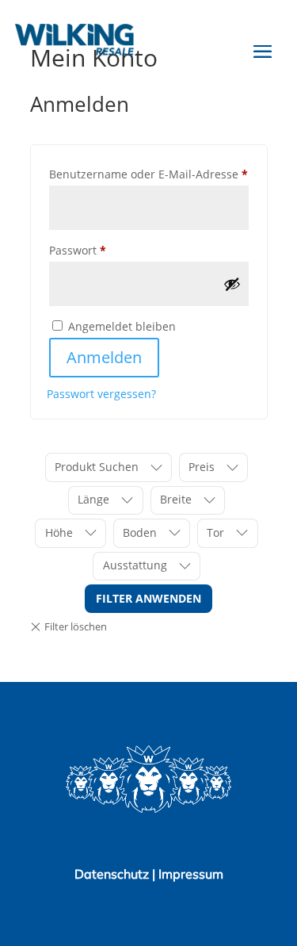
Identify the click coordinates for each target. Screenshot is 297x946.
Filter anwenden (148, 598)
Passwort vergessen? (101, 393)
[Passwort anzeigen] (232, 284)
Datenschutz (113, 874)
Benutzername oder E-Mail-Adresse (149, 174)
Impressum (190, 874)
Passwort (109, 250)
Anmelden (104, 357)
